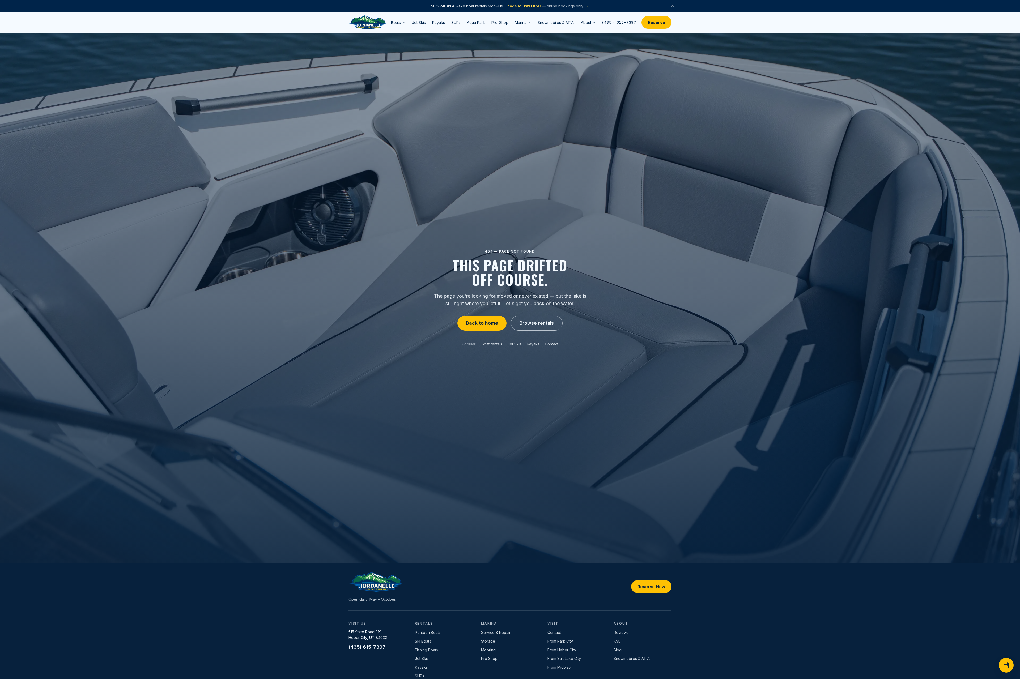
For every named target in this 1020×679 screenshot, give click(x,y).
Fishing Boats (426, 650)
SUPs (419, 676)
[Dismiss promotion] (672, 6)
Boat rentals (492, 344)
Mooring (488, 650)
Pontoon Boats (428, 632)
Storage (488, 641)
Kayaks (533, 344)
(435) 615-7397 (619, 22)
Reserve (656, 22)
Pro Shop (489, 658)
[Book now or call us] (1006, 665)
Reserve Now (651, 586)
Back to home (482, 323)
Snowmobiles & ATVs (632, 658)
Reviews (621, 632)
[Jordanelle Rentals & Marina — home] (367, 22)
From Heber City (561, 650)
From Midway (559, 667)
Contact (551, 344)
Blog (618, 650)
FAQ (617, 641)
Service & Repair (496, 632)
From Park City (560, 641)
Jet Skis (514, 344)
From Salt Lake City (564, 658)
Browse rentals (537, 323)
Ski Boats (423, 641)
